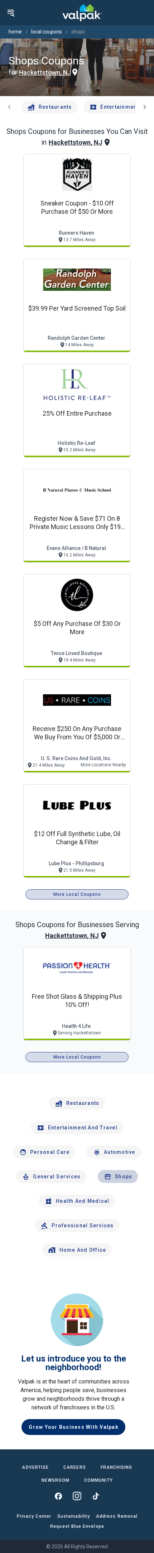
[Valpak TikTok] (95, 1496)
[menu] (11, 13)
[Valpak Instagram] (77, 1496)
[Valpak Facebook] (58, 1496)
